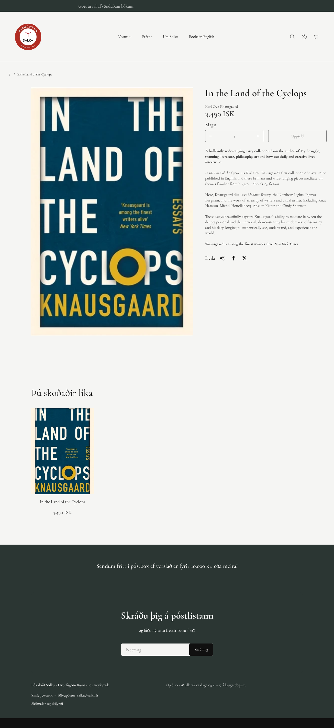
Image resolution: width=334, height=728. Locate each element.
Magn (210, 125)
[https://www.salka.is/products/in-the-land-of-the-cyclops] (233, 258)
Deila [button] (210, 258)
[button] (125, 36)
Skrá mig (201, 649)
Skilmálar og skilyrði (47, 703)
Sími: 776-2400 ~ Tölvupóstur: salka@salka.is (64, 695)
